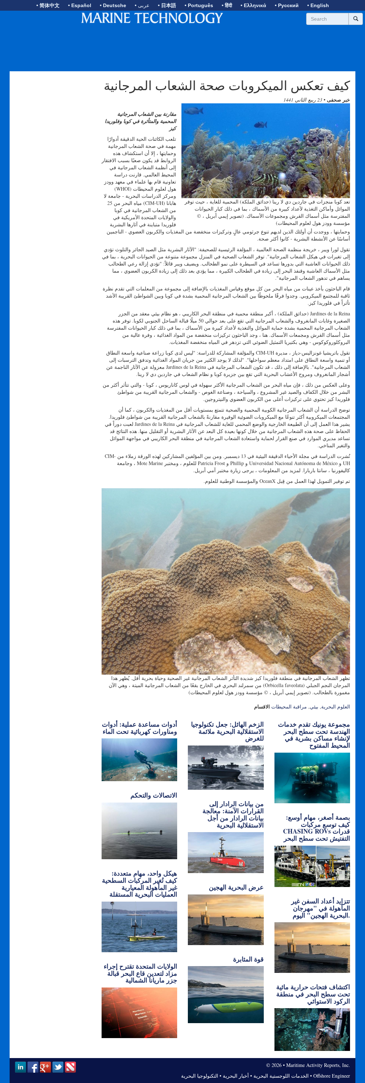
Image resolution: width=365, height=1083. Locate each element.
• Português (199, 5)
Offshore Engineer (331, 1075)
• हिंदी (227, 5)
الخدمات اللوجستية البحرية (281, 1075)
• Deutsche (113, 5)
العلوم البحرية (335, 706)
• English (318, 5)
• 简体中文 (48, 5)
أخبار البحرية (236, 1075)
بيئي (314, 706)
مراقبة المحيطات (289, 706)
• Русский (287, 5)
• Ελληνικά (253, 5)
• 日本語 (167, 5)
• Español (79, 5)
